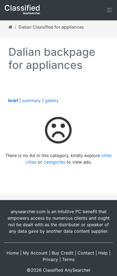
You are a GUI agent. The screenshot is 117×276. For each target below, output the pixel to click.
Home (13, 253)
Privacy (50, 259)
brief (13, 100)
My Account (35, 253)
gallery (52, 100)
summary (31, 100)
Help (103, 253)
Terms (68, 259)
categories (54, 162)
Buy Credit (62, 253)
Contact (86, 253)
